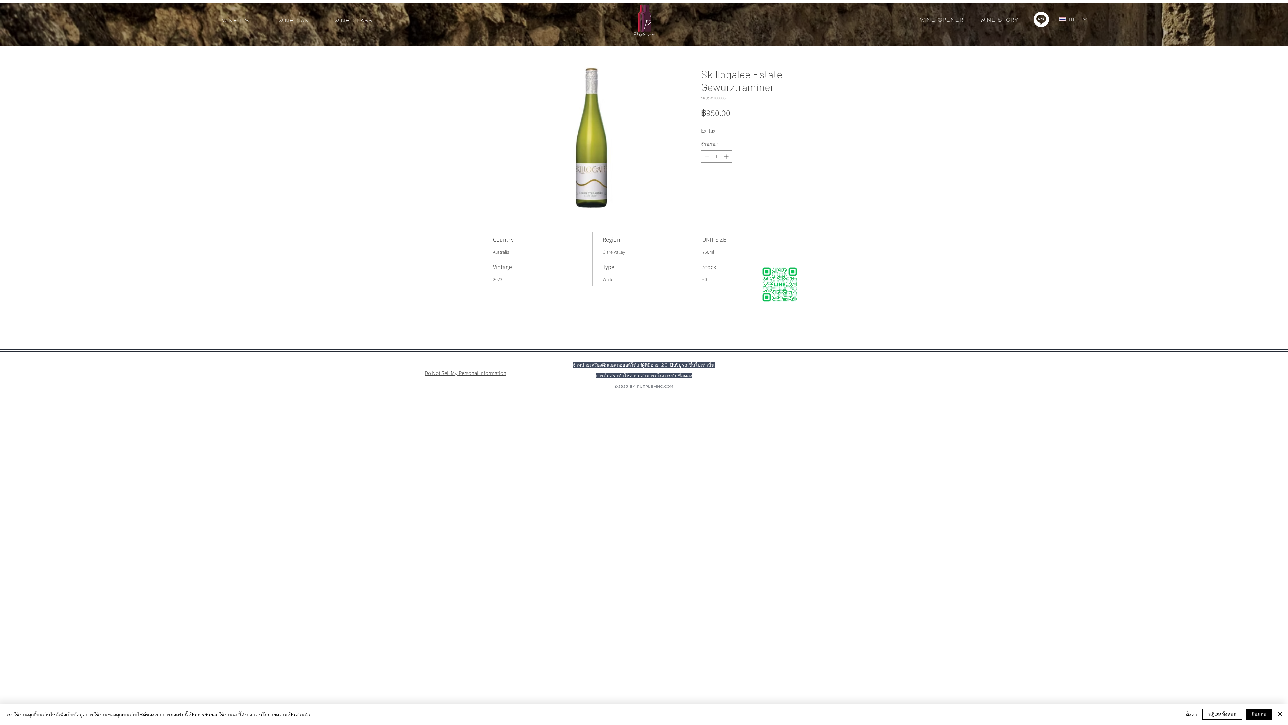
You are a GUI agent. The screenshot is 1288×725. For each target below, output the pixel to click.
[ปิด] (1280, 714)
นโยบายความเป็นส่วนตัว (284, 714)
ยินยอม (1259, 714)
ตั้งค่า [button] (1191, 714)
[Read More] (485, 355)
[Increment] (726, 156)
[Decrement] (706, 156)
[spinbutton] (716, 156)
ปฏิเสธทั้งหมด (1222, 714)
